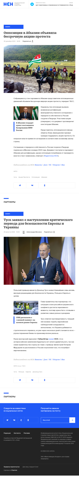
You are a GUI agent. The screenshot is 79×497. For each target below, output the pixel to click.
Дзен (45, 165)
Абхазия (44, 177)
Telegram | (57, 165)
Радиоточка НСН (51, 156)
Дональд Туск (37, 372)
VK (50, 165)
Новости (38, 165)
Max (63, 165)
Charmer (14, 470)
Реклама (27, 433)
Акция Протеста (24, 177)
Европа (28, 372)
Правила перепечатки (12, 467)
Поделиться (27, 41)
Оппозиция (36, 177)
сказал (51, 339)
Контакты (17, 433)
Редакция (7, 433)
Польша (21, 372)
